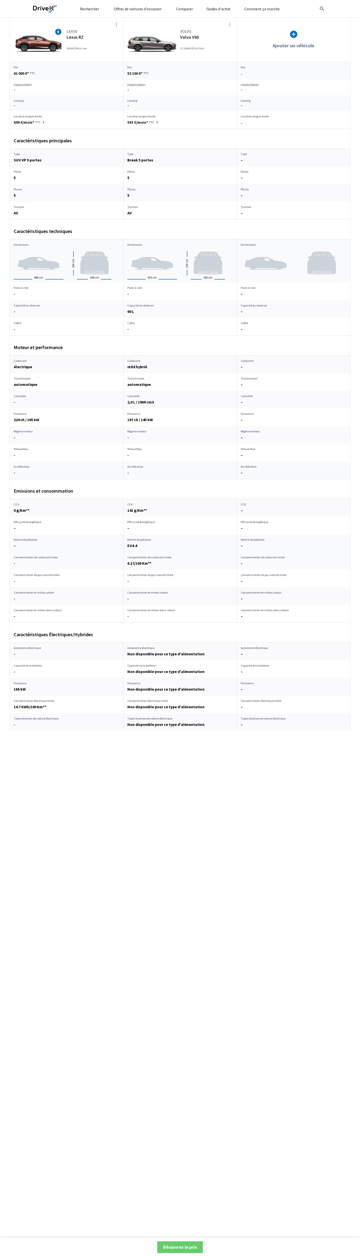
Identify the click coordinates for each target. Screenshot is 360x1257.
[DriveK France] (45, 9)
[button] (30, 122)
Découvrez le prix (180, 1247)
